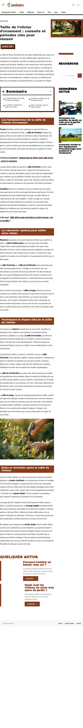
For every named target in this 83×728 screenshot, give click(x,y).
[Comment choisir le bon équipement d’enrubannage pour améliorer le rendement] (71, 135)
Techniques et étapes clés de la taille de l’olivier (40, 99)
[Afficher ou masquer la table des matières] (39, 91)
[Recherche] (73, 5)
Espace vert (7, 46)
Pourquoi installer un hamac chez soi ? (37, 563)
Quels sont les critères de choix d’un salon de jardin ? (39, 588)
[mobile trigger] (4, 5)
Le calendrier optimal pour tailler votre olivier (13, 106)
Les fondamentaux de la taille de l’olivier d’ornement (14, 99)
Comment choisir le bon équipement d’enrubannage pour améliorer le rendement (70, 149)
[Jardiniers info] (15, 5)
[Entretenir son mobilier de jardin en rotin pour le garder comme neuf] (71, 108)
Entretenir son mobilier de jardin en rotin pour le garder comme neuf (70, 121)
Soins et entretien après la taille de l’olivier (39, 106)
